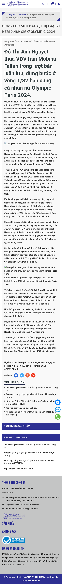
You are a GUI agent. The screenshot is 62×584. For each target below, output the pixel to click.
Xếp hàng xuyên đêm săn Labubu (21, 408)
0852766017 (21, 505)
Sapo (37, 581)
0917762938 (33, 505)
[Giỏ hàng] (51, 3)
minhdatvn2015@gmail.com (25, 508)
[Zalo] (58, 409)
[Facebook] (58, 402)
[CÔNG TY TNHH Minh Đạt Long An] (17, 3)
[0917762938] (58, 417)
